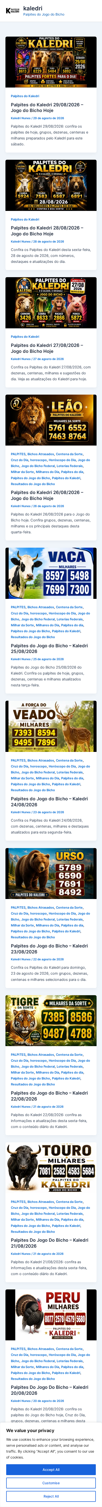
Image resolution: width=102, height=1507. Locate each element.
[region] (51, 1464)
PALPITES (18, 454)
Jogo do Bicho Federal (38, 466)
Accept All (51, 1469)
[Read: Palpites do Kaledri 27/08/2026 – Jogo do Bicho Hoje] (50, 302)
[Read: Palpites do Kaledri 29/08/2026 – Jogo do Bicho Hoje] (50, 62)
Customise (51, 1483)
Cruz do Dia (19, 460)
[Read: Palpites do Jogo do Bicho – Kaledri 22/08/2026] (50, 1020)
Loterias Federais (70, 466)
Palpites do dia (72, 472)
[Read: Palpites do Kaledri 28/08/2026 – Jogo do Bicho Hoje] (50, 185)
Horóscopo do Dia (62, 460)
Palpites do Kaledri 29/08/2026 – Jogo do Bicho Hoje (47, 107)
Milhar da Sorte (22, 472)
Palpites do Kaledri (25, 96)
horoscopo (38, 460)
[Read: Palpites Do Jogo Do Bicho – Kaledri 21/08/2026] (50, 1167)
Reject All (51, 1496)
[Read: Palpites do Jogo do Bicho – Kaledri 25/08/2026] (50, 573)
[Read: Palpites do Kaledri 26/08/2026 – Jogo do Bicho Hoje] (50, 420)
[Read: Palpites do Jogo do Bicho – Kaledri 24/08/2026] (50, 726)
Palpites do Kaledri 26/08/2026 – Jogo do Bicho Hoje (47, 495)
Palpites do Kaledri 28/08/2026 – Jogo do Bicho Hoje (47, 230)
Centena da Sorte (69, 454)
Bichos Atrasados (40, 454)
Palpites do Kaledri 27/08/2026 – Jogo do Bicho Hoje (47, 348)
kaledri (32, 8)
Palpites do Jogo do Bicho (30, 478)
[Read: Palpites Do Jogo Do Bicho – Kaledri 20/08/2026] (50, 1314)
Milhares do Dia (47, 472)
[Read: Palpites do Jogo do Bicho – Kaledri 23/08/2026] (50, 873)
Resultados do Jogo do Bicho (33, 484)
